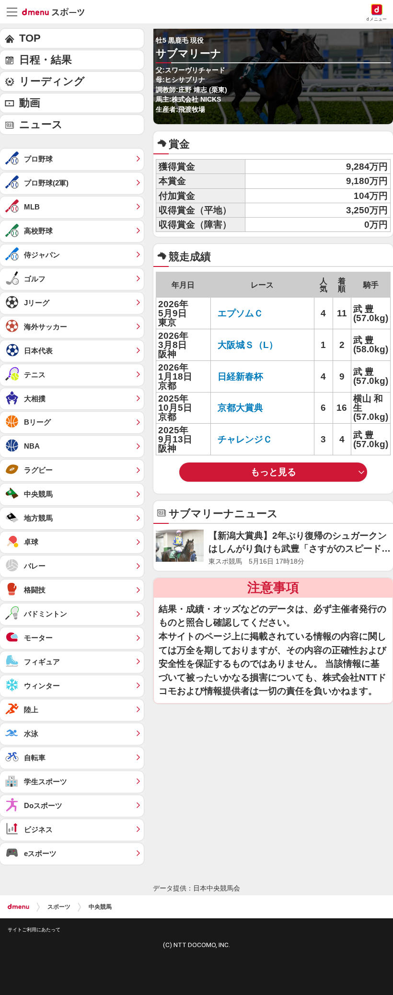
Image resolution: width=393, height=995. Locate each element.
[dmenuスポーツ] (57, 11)
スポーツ (58, 906)
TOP (30, 38)
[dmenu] (18, 906)
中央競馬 (100, 906)
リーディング (52, 81)
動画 (29, 103)
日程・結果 (45, 60)
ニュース (41, 124)
